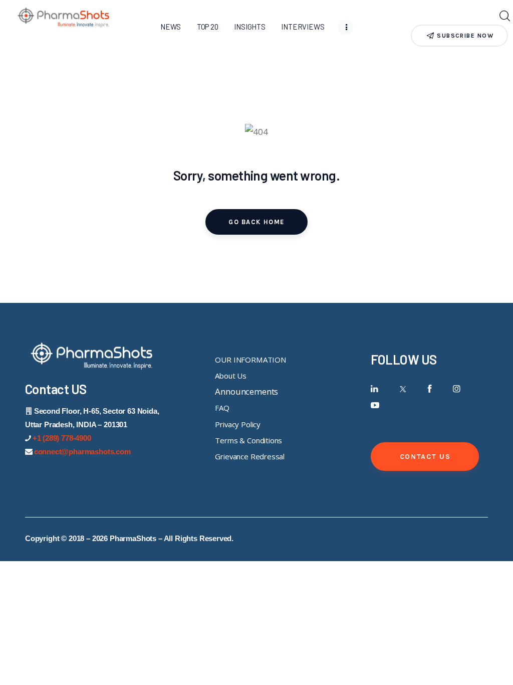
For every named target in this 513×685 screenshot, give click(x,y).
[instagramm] (456, 389)
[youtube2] (375, 405)
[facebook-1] (429, 389)
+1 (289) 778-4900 (62, 438)
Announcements (246, 391)
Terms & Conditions (248, 440)
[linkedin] (375, 389)
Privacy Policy (238, 424)
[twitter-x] (402, 389)
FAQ (222, 408)
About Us (230, 376)
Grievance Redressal (250, 456)
